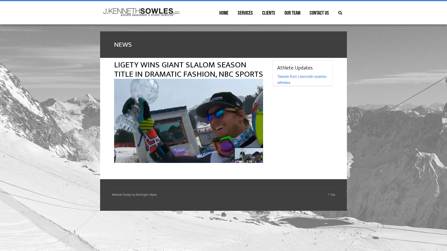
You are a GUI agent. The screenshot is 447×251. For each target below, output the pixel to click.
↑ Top (331, 194)
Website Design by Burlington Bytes (134, 194)
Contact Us (319, 13)
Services (245, 13)
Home (223, 13)
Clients (268, 13)
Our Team (292, 13)
